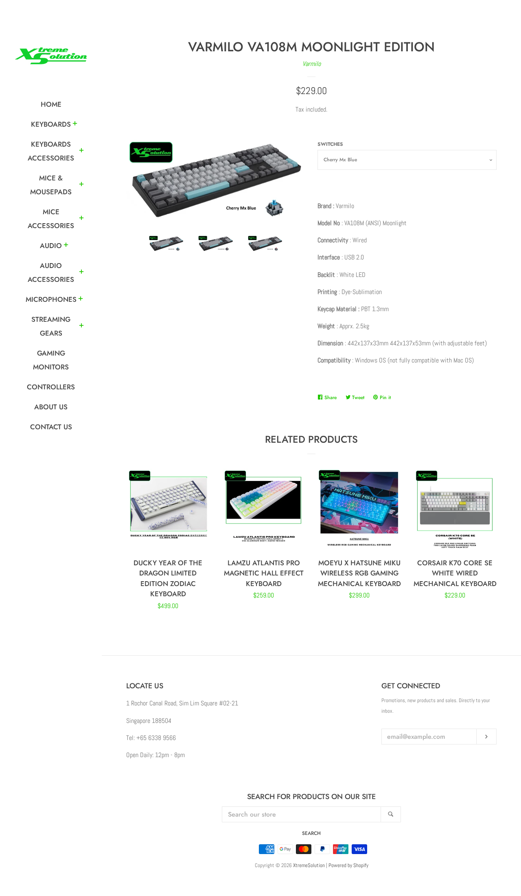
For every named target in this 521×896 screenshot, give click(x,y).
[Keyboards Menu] (75, 124)
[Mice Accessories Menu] (81, 219)
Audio (51, 245)
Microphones (51, 299)
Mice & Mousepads (51, 185)
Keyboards (51, 124)
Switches (330, 144)
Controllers (51, 387)
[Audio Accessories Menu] (81, 273)
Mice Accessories (51, 219)
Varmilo (311, 63)
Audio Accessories (51, 272)
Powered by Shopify (348, 865)
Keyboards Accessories (51, 151)
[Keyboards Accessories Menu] (81, 151)
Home (51, 104)
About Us (51, 407)
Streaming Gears (50, 326)
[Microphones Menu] (81, 299)
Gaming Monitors (51, 360)
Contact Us (51, 427)
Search (311, 833)
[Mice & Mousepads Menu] (81, 185)
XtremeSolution (309, 865)
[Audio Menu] (66, 246)
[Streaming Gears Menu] (81, 326)
